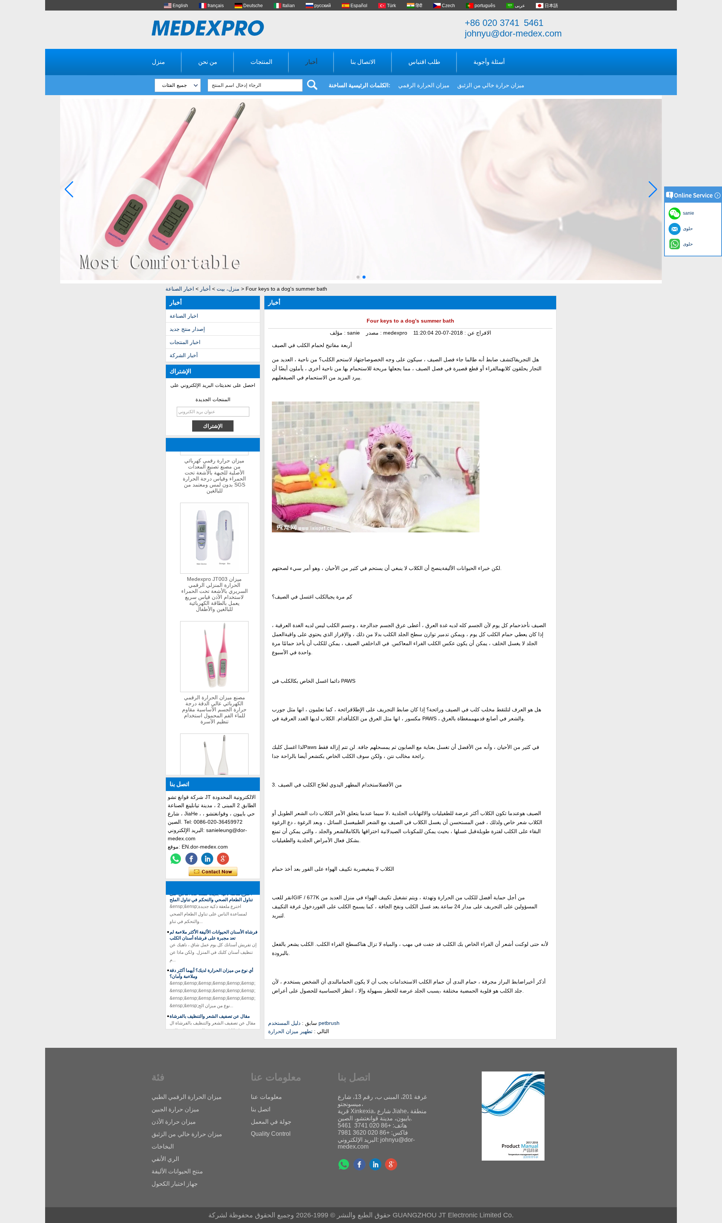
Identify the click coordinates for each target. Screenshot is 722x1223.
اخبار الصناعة (179, 289)
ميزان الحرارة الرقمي (423, 85)
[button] (357, 277)
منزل (158, 62)
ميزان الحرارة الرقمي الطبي (187, 1097)
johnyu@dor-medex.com (513, 33)
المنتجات (261, 62)
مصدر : (374, 333)
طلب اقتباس (424, 62)
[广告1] (361, 282)
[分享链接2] (223, 859)
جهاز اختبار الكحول (175, 1184)
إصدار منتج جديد (187, 329)
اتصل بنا (260, 1109)
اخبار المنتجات (185, 342)
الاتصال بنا (362, 62)
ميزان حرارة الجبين (175, 1109)
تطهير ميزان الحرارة (290, 1031)
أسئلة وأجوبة (489, 62)
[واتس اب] (176, 859)
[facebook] (191, 859)
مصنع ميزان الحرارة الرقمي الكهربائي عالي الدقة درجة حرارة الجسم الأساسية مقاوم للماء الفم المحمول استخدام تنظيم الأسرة (214, 699)
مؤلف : (338, 333)
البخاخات (163, 1146)
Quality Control (271, 1134)
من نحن (207, 62)
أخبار (311, 62)
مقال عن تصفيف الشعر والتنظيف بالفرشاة (210, 1006)
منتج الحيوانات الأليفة (177, 1171)
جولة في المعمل (271, 1121)
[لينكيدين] (207, 859)
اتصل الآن (213, 872)
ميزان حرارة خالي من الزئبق (490, 85)
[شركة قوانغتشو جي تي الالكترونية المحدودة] (208, 28)
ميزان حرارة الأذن (174, 1121)
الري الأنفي (165, 1159)
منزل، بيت (228, 289)
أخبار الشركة (184, 355)
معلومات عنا (266, 1097)
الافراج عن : (477, 333)
